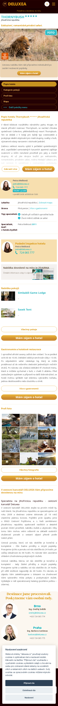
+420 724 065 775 (37, 638)
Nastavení (29, 697)
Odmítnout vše (29, 690)
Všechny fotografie (29, 469)
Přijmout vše (29, 683)
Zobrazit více (10, 169)
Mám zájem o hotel (29, 73)
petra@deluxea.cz (21, 183)
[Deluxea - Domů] (14, 4)
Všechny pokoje (29, 329)
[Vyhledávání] (46, 4)
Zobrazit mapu (45, 202)
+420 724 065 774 (37, 616)
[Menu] (53, 4)
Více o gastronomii (38, 208)
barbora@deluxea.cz (37, 634)
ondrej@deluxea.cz (37, 612)
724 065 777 (22, 187)
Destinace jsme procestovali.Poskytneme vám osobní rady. (29, 596)
